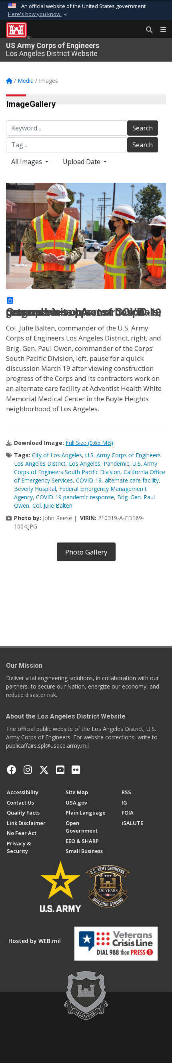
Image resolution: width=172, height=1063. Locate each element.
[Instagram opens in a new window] (28, 770)
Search (142, 128)
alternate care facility (132, 480)
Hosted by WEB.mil (34, 941)
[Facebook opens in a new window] (11, 770)
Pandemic (116, 463)
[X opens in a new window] (44, 770)
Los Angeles (84, 463)
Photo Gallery (86, 552)
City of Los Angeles (57, 455)
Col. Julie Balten (52, 505)
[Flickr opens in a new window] (76, 770)
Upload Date (82, 161)
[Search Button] (146, 30)
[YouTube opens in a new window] (60, 770)
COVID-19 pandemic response (75, 497)
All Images (27, 161)
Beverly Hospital (35, 488)
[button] (38, 14)
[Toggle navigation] (160, 30)
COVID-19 (89, 480)
